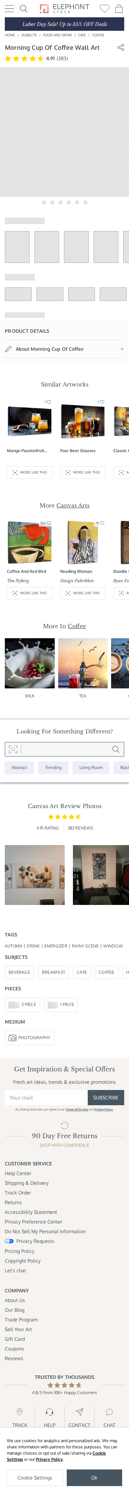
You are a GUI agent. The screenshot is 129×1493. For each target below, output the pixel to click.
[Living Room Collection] (91, 767)
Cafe (82, 35)
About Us (15, 1300)
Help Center (18, 1173)
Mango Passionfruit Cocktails (25, 451)
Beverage (19, 972)
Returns (13, 1202)
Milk (29, 695)
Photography (35, 1037)
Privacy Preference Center (33, 1222)
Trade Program (21, 1319)
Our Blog (14, 1310)
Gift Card (15, 1339)
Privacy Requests (35, 1241)
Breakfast (53, 972)
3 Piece (28, 1004)
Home (10, 35)
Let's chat (15, 1270)
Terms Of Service (77, 1109)
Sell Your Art (18, 1329)
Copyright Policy (23, 1261)
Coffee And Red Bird (26, 571)
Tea (82, 695)
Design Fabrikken (77, 580)
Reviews (14, 1358)
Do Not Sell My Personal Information (45, 1231)
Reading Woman (76, 571)
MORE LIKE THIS (33, 472)
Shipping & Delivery (27, 1183)
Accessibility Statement (31, 1212)
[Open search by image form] (13, 749)
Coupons (14, 1349)
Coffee (98, 35)
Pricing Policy (19, 1251)
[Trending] (53, 767)
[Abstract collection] (19, 767)
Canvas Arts (72, 505)
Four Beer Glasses (78, 450)
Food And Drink (57, 35)
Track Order (18, 1193)
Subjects (29, 35)
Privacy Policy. (104, 1109)
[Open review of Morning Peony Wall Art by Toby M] (35, 875)
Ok (94, 1478)
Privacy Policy (49, 1459)
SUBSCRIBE (106, 1097)
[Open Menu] (9, 8)
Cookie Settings (35, 1478)
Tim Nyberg (18, 580)
